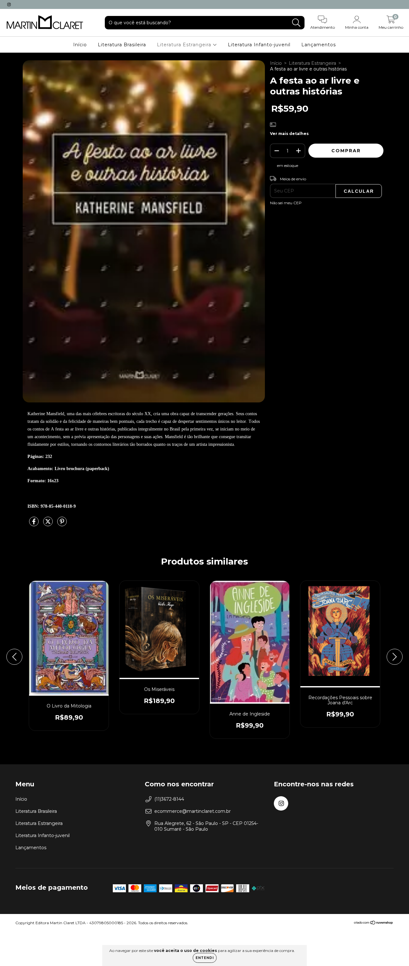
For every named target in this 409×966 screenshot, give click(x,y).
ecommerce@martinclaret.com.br (192, 811)
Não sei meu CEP (286, 202)
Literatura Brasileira (122, 45)
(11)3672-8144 (169, 799)
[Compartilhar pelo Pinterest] (62, 524)
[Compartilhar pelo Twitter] (48, 524)
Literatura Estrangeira (185, 45)
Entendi (205, 958)
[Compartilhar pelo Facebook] (34, 524)
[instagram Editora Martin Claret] (9, 4)
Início (80, 45)
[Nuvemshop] (374, 923)
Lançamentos (318, 45)
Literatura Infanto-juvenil (259, 45)
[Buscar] (296, 22)
